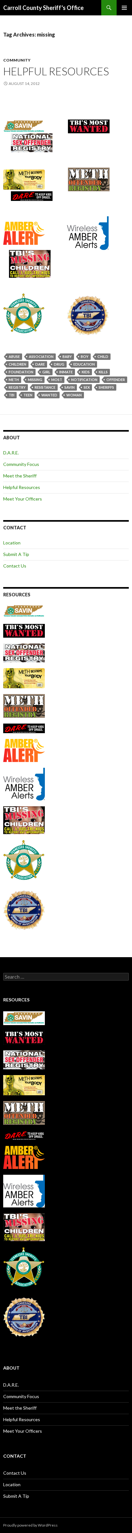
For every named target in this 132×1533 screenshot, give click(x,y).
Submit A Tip (16, 554)
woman (74, 395)
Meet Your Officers (22, 498)
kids (86, 372)
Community (16, 60)
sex (87, 387)
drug (59, 364)
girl (46, 372)
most (56, 379)
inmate (66, 372)
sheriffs (106, 387)
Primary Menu (124, 7)
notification (84, 379)
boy (84, 356)
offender (115, 379)
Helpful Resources (56, 71)
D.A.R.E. (11, 452)
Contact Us (14, 565)
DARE (40, 364)
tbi (11, 395)
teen (27, 395)
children (17, 364)
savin (69, 387)
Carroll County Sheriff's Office (43, 7)
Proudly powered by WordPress (30, 1525)
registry (17, 387)
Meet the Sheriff (20, 475)
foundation (21, 372)
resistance (45, 387)
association (41, 356)
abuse (14, 356)
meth (14, 379)
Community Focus (21, 464)
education (84, 364)
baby (67, 356)
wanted (49, 395)
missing (35, 379)
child (102, 356)
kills (103, 372)
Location (12, 542)
